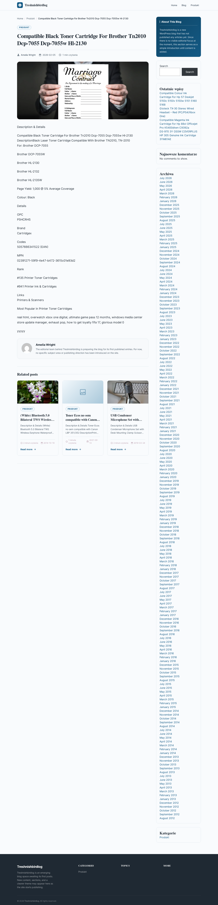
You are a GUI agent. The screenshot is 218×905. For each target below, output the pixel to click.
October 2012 (168, 810)
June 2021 (166, 411)
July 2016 (165, 638)
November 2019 (169, 484)
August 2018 (167, 542)
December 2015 (169, 664)
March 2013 (167, 791)
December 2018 (169, 526)
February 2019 (168, 519)
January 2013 (168, 799)
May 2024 (166, 277)
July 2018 (165, 546)
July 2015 (165, 684)
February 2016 (168, 657)
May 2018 (165, 553)
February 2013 (168, 795)
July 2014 (165, 730)
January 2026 (168, 201)
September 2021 (170, 400)
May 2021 (165, 415)
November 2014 (169, 714)
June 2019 (166, 503)
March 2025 (167, 239)
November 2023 (169, 300)
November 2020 (169, 438)
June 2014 (166, 733)
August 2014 (167, 726)
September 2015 (170, 676)
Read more (26, 449)
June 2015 (166, 687)
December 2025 (169, 204)
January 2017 (168, 615)
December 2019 (169, 480)
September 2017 (169, 584)
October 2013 (168, 764)
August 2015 (167, 680)
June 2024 (166, 273)
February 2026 (168, 197)
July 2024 (166, 270)
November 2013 (169, 760)
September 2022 (170, 354)
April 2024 (166, 281)
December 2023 (169, 296)
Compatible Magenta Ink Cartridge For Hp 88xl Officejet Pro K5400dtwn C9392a (178, 123)
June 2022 (166, 365)
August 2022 (167, 358)
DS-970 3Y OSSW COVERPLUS (178, 131)
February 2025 (168, 243)
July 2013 (165, 776)
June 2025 (166, 227)
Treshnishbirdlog (31, 901)
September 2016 (170, 630)
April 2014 (166, 741)
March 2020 (167, 469)
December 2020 (169, 434)
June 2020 (166, 457)
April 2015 (166, 695)
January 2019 (168, 523)
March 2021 (167, 423)
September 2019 (170, 492)
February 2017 (168, 611)
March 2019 (167, 515)
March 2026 (167, 193)
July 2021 (165, 408)
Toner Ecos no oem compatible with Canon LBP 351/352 (81, 419)
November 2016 (169, 622)
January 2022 (168, 385)
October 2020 (168, 442)
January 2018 (168, 569)
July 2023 (166, 316)
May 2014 (165, 737)
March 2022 (167, 377)
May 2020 (166, 461)
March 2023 (167, 331)
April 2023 (166, 327)
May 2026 (166, 185)
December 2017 (169, 572)
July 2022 (166, 362)
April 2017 (166, 603)
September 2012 (170, 814)
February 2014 (168, 749)
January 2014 (168, 753)
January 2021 (168, 431)
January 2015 (168, 707)
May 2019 (165, 507)
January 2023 (168, 339)
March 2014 (167, 745)
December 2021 (169, 388)
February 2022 (168, 381)
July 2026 (166, 178)
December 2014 (169, 710)
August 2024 (167, 266)
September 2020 (170, 446)
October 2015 (168, 672)
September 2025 (170, 216)
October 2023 (168, 304)
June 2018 (166, 549)
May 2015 (165, 691)
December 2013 (169, 756)
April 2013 (166, 787)
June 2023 (166, 319)
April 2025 (166, 235)
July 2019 (165, 500)
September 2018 (170, 538)
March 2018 (167, 561)
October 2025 (168, 212)
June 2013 (166, 779)
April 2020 (166, 465)
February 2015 (168, 703)
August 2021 (167, 404)
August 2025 (167, 220)
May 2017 (165, 599)
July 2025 (166, 224)
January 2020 (168, 477)
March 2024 (167, 285)
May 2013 (165, 783)
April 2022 (166, 373)
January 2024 (168, 293)
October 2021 (168, 396)
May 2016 (165, 645)
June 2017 (166, 595)
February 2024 (168, 289)
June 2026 (166, 181)
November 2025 (169, 208)
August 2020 (167, 450)
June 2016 (166, 641)
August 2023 (167, 312)
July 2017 (165, 592)
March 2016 (167, 653)
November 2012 (169, 806)
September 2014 (170, 722)
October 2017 (168, 580)
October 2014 (168, 718)
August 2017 (167, 588)
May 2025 (166, 231)
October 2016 (168, 626)
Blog (184, 5)
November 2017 (169, 576)
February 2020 (168, 473)
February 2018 (168, 565)
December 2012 (169, 802)
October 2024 (168, 258)
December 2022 (169, 342)
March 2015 (167, 699)
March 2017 (167, 607)
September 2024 (170, 262)
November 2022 (169, 346)
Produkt (195, 5)
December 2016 (169, 618)
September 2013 (170, 768)
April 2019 (166, 511)
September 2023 (170, 308)
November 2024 (169, 254)
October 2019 (168, 488)
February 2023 (168, 335)
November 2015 (169, 668)
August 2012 (167, 818)
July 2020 (166, 454)
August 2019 (167, 496)
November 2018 (169, 530)
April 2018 (166, 557)
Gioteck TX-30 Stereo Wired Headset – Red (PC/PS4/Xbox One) (177, 112)
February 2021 (168, 427)
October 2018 (168, 534)
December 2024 (169, 250)
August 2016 (167, 634)
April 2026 (166, 189)
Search (164, 66)
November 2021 (169, 392)
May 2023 (166, 323)
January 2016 (168, 661)
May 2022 (166, 369)
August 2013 (167, 772)
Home (174, 5)
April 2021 (166, 419)
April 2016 (166, 649)
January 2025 (168, 247)
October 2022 (168, 350)
